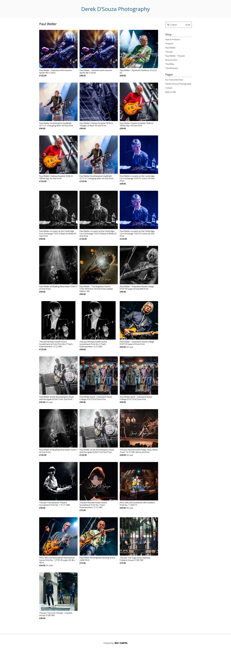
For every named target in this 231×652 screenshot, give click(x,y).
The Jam (169, 51)
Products (169, 43)
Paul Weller (170, 47)
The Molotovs (171, 68)
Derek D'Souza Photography (178, 83)
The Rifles (169, 64)
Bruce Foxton (171, 60)
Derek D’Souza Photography (115, 9)
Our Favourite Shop (174, 79)
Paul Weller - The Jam (175, 56)
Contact (168, 88)
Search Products (172, 39)
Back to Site (170, 92)
